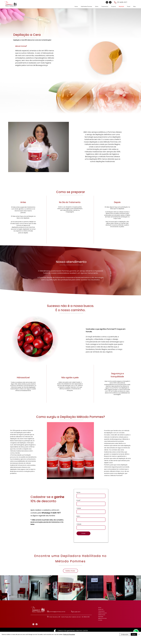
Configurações (124, 634)
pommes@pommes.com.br (57, 611)
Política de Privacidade (69, 634)
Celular (79, 508)
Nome (78, 492)
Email (78, 500)
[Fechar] (139, 634)
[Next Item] (138, 586)
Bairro (78, 516)
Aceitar (134, 634)
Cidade (79, 524)
